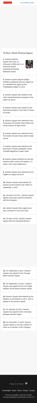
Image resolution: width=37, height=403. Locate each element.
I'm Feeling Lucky (27, 3)
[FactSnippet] (7, 3)
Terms (19, 390)
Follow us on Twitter (17, 384)
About (14, 390)
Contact (32, 390)
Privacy (25, 390)
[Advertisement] (18, 26)
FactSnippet (6, 390)
